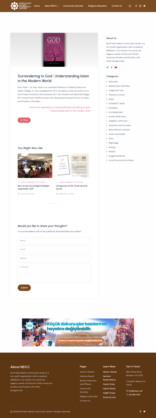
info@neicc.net (136, 391)
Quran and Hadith (117, 134)
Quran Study (109, 384)
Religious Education (97, 6)
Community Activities (73, 6)
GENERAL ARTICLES (118, 121)
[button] (50, 203)
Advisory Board (87, 376)
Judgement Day (116, 90)
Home (37, 6)
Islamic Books (109, 388)
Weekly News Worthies (119, 86)
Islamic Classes (110, 372)
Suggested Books (117, 156)
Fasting (112, 147)
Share (25, 120)
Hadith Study (109, 393)
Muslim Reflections (117, 116)
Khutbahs (113, 108)
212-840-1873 (134, 394)
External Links (109, 397)
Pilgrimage (113, 143)
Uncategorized (116, 112)
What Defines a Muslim (119, 129)
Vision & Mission (87, 372)
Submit (24, 287)
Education (113, 81)
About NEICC (51, 6)
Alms (111, 138)
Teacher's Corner (117, 95)
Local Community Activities (33, 182)
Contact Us (117, 6)
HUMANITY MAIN (117, 103)
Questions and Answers (120, 125)
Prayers (112, 151)
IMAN (111, 99)
